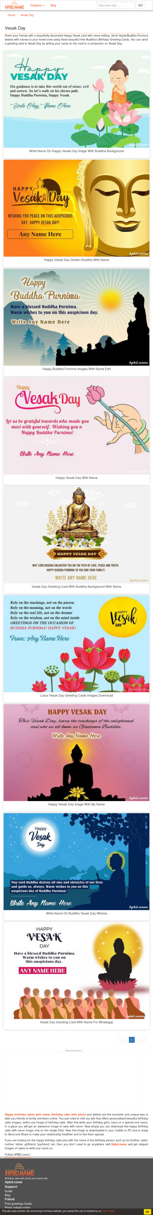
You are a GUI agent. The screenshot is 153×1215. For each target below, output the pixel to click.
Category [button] (36, 5)
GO (140, 5)
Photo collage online (17, 1207)
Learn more (108, 1210)
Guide (8, 1191)
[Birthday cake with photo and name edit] (14, 5)
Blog (53, 5)
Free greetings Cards (18, 1203)
